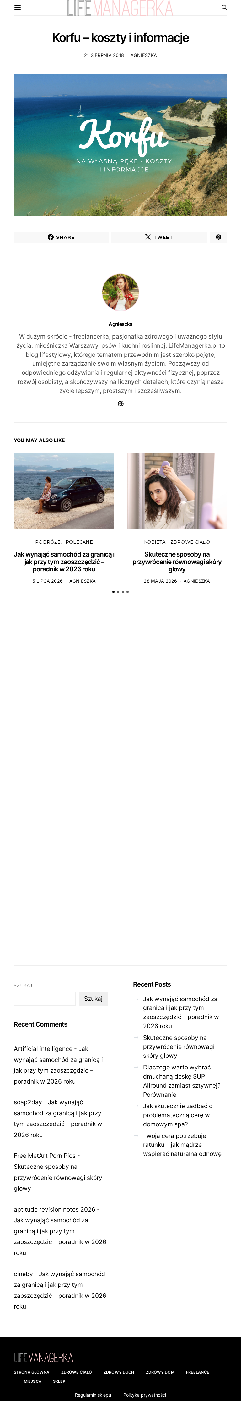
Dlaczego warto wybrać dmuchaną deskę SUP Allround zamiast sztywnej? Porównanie (182, 1080)
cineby (23, 1274)
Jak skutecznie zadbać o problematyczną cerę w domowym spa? (177, 1115)
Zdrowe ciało (190, 542)
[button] (113, 592)
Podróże (48, 542)
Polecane (79, 542)
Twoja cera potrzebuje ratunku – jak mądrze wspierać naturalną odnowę (182, 1145)
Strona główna (32, 1372)
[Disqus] (120, 696)
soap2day (28, 1102)
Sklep (59, 1381)
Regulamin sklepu (93, 1395)
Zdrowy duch (119, 1372)
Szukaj (23, 986)
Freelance (197, 1372)
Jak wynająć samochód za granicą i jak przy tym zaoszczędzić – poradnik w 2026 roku (64, 561)
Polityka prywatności (144, 1395)
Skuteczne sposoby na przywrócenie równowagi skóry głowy (177, 561)
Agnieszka (144, 55)
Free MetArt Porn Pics (45, 1155)
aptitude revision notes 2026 (54, 1209)
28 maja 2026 (160, 581)
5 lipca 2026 (47, 581)
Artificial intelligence (43, 1048)
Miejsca (32, 1381)
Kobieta (154, 542)
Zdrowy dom (160, 1372)
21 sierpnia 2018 (104, 55)
